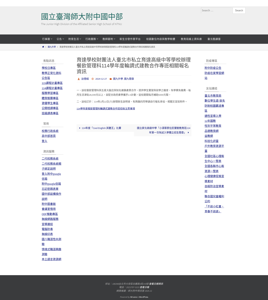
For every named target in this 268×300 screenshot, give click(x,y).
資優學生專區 (50, 103)
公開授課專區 (50, 108)
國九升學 (52, 46)
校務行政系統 (50, 131)
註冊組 (85, 78)
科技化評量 (212, 141)
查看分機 (144, 287)
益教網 (209, 136)
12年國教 (210, 121)
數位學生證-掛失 (215, 100)
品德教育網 (212, 131)
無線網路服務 (50, 219)
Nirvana (133, 297)
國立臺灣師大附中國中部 (82, 17)
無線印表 (47, 234)
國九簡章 (129, 78)
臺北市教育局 (213, 96)
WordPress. (143, 297)
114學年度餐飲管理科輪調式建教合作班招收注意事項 (106, 108)
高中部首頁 (49, 136)
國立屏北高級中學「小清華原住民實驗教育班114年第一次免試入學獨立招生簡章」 (163, 130)
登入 (44, 141)
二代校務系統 (50, 158)
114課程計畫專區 (52, 88)
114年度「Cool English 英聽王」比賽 (101, 128)
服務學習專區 (50, 93)
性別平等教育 (213, 126)
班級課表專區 (50, 113)
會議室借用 (49, 209)
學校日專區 (49, 68)
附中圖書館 (49, 204)
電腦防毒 (47, 229)
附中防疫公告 (213, 68)
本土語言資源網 (51, 259)
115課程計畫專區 (52, 83)
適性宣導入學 (213, 116)
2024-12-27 (101, 78)
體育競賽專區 (50, 98)
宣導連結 (47, 224)
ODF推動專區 (50, 214)
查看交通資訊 (156, 283)
